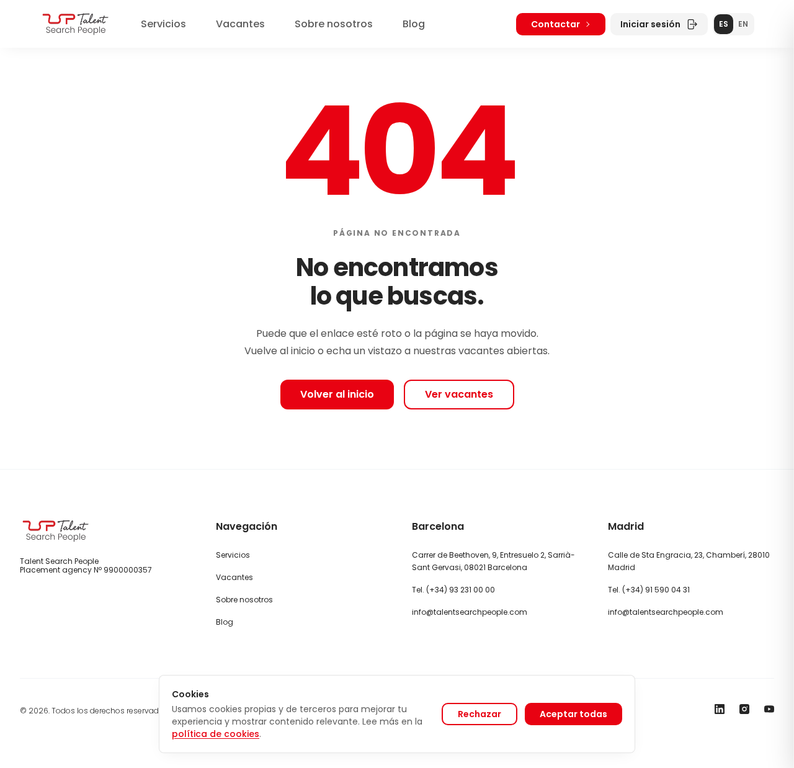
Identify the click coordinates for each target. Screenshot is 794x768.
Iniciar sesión (650, 24)
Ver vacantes (459, 394)
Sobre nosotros (334, 24)
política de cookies (215, 734)
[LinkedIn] (720, 709)
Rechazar (479, 714)
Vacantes (240, 24)
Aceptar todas (573, 714)
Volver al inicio (337, 394)
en (743, 24)
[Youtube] (769, 709)
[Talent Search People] (75, 23)
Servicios (163, 24)
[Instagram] (744, 709)
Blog (414, 24)
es (723, 24)
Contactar (555, 24)
